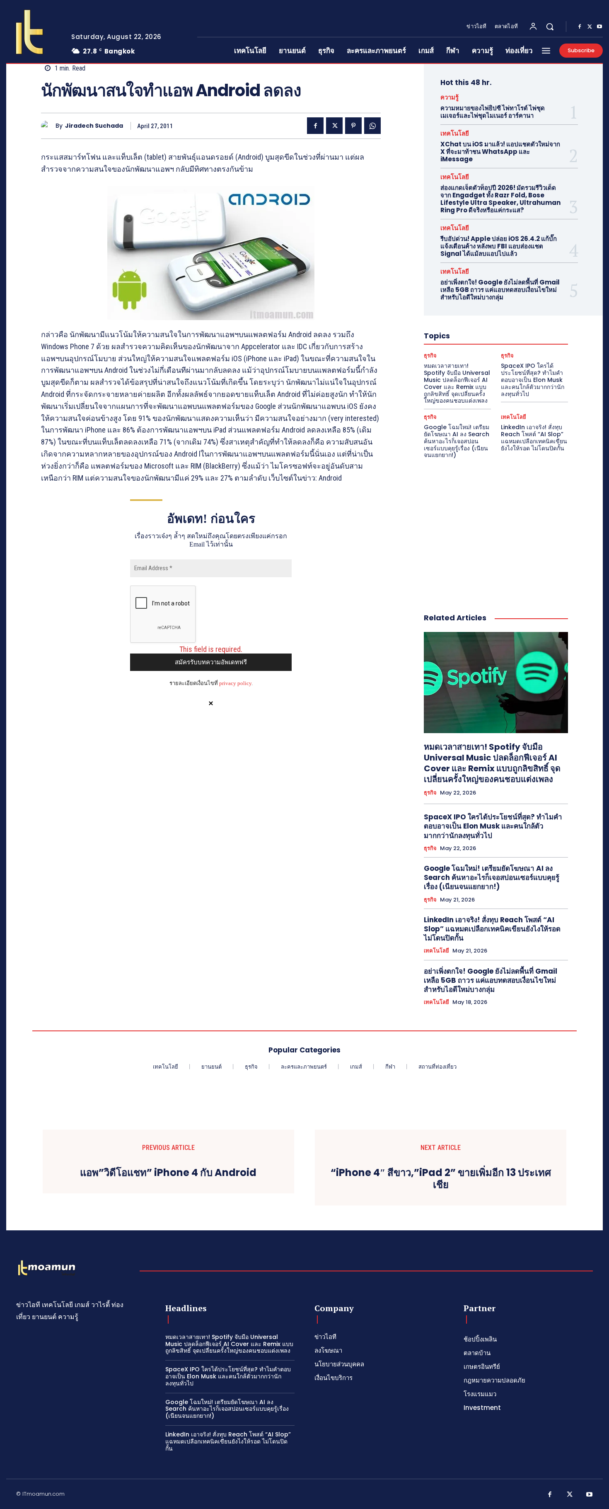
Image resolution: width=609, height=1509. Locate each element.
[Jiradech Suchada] (48, 126)
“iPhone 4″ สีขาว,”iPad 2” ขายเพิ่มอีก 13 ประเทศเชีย (441, 1179)
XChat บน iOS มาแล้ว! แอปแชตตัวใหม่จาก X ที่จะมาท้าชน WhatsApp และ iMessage (500, 151)
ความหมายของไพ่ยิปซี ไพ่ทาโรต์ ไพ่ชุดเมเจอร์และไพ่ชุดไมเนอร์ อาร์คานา (492, 112)
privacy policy (235, 683)
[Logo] (32, 32)
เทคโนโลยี (454, 133)
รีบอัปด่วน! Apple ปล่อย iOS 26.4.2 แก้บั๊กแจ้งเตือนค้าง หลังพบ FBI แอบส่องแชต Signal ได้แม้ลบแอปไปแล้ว (498, 246)
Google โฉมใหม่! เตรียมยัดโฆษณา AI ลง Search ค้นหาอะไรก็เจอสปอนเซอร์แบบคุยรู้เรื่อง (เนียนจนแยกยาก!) (456, 441)
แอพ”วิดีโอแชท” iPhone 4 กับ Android (168, 1173)
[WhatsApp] (372, 125)
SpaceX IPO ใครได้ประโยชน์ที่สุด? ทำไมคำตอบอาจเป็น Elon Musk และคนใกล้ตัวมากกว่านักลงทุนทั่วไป (532, 380)
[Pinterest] (353, 125)
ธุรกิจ (430, 355)
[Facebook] (580, 27)
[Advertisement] (496, 527)
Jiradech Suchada (94, 125)
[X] (589, 27)
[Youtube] (599, 27)
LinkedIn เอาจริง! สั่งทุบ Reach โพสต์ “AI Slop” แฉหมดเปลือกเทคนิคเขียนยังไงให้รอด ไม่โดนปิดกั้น (534, 437)
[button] (550, 26)
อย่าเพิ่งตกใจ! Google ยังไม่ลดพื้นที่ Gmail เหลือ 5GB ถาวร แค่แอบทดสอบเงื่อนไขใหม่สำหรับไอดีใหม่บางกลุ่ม (500, 289)
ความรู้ (449, 97)
